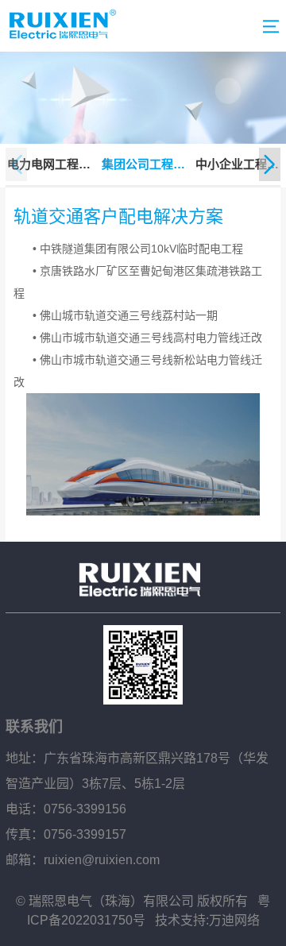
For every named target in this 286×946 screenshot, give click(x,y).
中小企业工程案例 (237, 165)
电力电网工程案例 (49, 165)
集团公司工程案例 (143, 165)
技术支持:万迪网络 (207, 920)
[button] (269, 164)
